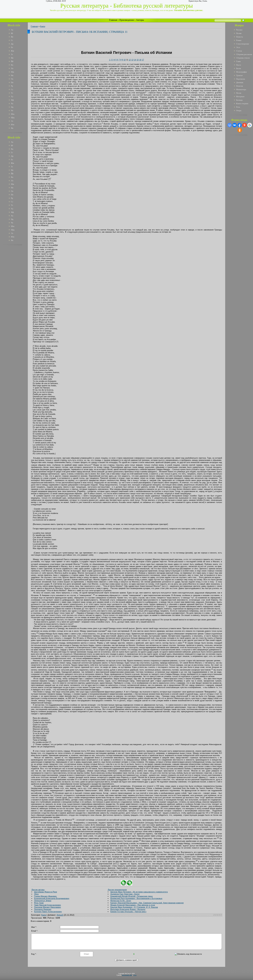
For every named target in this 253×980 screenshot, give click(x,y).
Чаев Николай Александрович (47, 905)
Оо (12, 79)
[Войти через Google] (249, 125)
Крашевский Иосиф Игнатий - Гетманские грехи (131, 896)
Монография (241, 72)
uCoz (134, 975)
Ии (12, 58)
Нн (12, 75)
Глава (238, 61)
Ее (12, 47)
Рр (12, 86)
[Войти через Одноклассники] (239, 130)
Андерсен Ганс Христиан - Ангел (125, 894)
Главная (113, 20)
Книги (42, 26)
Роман (238, 40)
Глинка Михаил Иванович (45, 896)
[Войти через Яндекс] (244, 125)
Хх (12, 103)
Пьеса (238, 65)
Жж (12, 51)
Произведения (126, 20)
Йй (12, 61)
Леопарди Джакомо (42, 909)
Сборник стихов (243, 58)
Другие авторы (38, 890)
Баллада (239, 100)
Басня (238, 68)
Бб (12, 33)
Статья (239, 51)
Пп (12, 82)
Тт (12, 93)
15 (138, 60)
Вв (12, 37)
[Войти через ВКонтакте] (234, 125)
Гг (12, 40)
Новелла (239, 86)
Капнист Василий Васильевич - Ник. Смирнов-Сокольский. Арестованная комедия (147, 903)
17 (143, 60)
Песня (238, 93)
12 (130, 60)
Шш (12, 114)
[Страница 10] (123, 885)
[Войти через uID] (229, 125)
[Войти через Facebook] (239, 125)
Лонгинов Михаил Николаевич (47, 907)
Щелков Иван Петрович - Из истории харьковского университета (139, 892)
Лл (12, 68)
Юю (12, 124)
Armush (60, 915)
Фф (12, 100)
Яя (12, 128)
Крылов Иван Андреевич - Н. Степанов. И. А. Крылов (134, 907)
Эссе (238, 47)
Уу (12, 96)
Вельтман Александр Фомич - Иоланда (127, 909)
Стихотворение (242, 44)
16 (140, 60)
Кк (12, 65)
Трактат (239, 75)
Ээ (12, 121)
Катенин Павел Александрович (48, 912)
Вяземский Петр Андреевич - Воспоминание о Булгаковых (136, 898)
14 (135, 60)
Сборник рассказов (244, 54)
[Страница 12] (129, 885)
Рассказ (239, 30)
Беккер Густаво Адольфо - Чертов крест (128, 912)
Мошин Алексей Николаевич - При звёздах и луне (132, 905)
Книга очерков (242, 103)
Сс (12, 89)
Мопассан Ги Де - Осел (120, 901)
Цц (12, 107)
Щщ (12, 117)
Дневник (239, 82)
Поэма (238, 33)
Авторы (140, 20)
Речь (238, 107)
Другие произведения (117, 890)
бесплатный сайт (127, 975)
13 (132, 60)
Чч (12, 110)
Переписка (240, 79)
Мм (12, 72)
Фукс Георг (39, 903)
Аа (12, 30)
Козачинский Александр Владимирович (51, 898)
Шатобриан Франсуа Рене (45, 892)
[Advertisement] (16, 291)
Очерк (238, 110)
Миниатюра (241, 89)
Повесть (239, 37)
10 (125, 60)
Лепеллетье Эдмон (42, 901)
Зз (12, 54)
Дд (12, 44)
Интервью (240, 96)
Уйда (36, 894)
